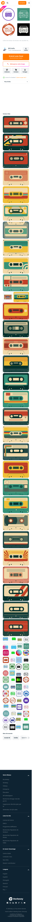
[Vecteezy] (3, 3)
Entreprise (6, 867)
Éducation (6, 871)
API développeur (8, 874)
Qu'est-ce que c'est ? (21, 77)
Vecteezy (5, 861)
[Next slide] (25, 816)
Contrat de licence (8, 898)
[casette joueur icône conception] (9, 654)
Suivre (26, 50)
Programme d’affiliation (10, 905)
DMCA (4, 902)
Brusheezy (6, 858)
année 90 (7, 816)
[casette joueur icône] (9, 707)
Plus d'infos (7, 81)
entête (16, 816)
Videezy (5, 864)
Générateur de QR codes (10, 888)
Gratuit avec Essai (16, 57)
